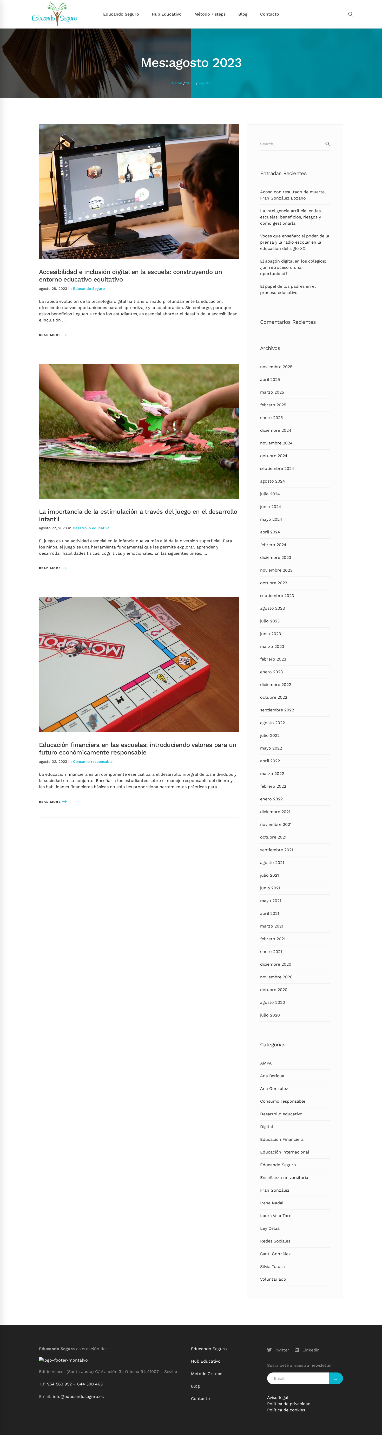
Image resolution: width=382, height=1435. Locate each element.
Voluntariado (273, 1279)
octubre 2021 (273, 837)
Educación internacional (284, 1152)
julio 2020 (270, 1015)
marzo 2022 (272, 773)
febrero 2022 (273, 786)
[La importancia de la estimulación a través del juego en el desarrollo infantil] (139, 367)
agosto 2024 (272, 481)
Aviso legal (277, 1397)
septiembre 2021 (276, 849)
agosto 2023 (272, 608)
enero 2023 (271, 671)
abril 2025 (270, 379)
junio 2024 (270, 506)
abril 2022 (270, 760)
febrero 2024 (273, 544)
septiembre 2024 (277, 468)
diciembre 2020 (275, 964)
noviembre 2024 (276, 443)
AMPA (266, 1063)
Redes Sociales (275, 1241)
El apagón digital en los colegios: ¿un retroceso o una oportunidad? (293, 267)
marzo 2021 (271, 926)
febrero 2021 (272, 938)
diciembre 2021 (275, 811)
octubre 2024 (273, 455)
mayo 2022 (271, 748)
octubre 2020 (273, 989)
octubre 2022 (273, 697)
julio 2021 (269, 875)
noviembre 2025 (276, 366)
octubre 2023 (273, 582)
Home (177, 83)
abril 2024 (270, 532)
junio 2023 (270, 633)
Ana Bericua (272, 1075)
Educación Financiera (282, 1139)
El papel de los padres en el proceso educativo (287, 289)
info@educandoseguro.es (78, 1396)
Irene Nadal (272, 1202)
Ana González (274, 1088)
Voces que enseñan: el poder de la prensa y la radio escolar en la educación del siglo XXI (294, 242)
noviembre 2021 (276, 824)
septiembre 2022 (277, 710)
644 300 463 (90, 1384)
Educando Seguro (89, 288)
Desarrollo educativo (91, 528)
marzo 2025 (272, 392)
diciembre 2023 (275, 557)
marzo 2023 (272, 646)
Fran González (274, 1190)
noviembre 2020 (276, 976)
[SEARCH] (328, 144)
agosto (204, 83)
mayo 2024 (271, 519)
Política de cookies (286, 1409)
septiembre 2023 (277, 595)
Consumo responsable (93, 761)
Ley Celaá (270, 1228)
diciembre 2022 (275, 684)
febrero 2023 (273, 659)
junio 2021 (270, 887)
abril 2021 (269, 913)
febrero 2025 (273, 404)
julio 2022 (270, 735)
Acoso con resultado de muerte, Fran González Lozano (293, 195)
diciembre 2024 (275, 430)
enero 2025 (271, 417)
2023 (190, 83)
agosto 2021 (272, 862)
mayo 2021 (270, 900)
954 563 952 (59, 1384)
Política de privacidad (289, 1403)
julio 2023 (270, 621)
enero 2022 (271, 799)
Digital (266, 1126)
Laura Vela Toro (276, 1215)
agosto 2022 (272, 722)
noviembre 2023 (276, 570)
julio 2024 (270, 493)
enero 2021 (271, 951)
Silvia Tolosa (272, 1266)
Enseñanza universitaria (284, 1177)
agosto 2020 (272, 1002)
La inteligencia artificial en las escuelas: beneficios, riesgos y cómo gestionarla (290, 217)
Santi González (275, 1253)
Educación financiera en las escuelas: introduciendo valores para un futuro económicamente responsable (137, 748)
